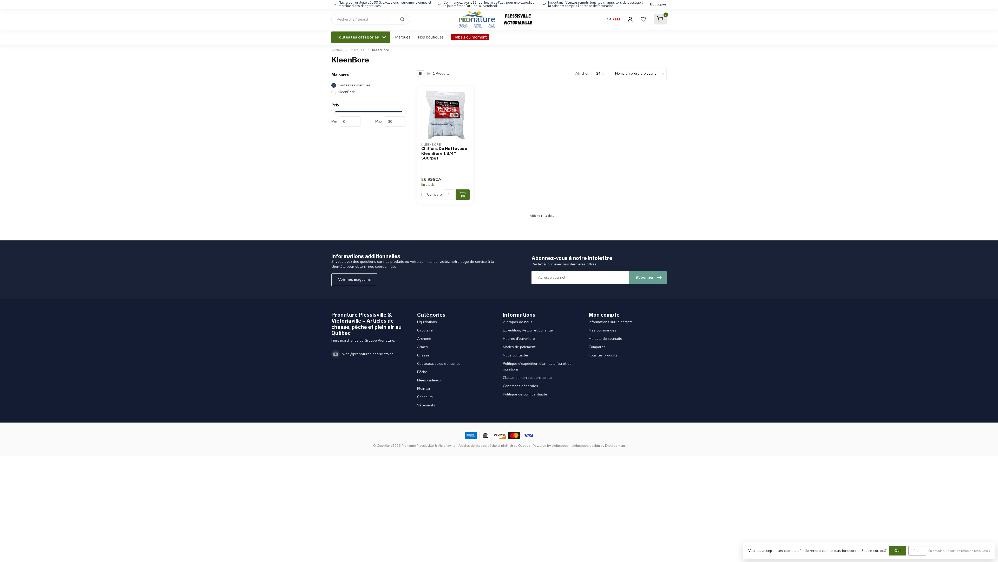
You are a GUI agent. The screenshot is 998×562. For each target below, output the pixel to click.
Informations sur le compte (611, 322)
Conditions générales (520, 386)
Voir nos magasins (354, 279)
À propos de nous (517, 322)
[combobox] (370, 19)
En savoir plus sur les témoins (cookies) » (959, 550)
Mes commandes (602, 330)
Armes (422, 346)
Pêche (422, 371)
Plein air (423, 388)
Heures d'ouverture (519, 338)
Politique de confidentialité (525, 394)
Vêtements (426, 405)
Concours (425, 396)
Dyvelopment (615, 445)
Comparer (435, 194)
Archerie (424, 338)
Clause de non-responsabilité (527, 377)
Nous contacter (515, 355)
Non (917, 550)
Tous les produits (603, 355)
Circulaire (425, 330)
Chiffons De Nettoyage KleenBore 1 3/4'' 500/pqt (444, 153)
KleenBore (380, 50)
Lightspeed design (586, 445)
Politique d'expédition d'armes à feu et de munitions (537, 366)
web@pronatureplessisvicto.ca (367, 354)
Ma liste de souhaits (605, 338)
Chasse (423, 355)
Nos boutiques (431, 37)
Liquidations (427, 322)
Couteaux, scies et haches (439, 363)
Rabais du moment (470, 37)
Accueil (337, 50)
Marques (402, 37)
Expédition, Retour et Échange (528, 330)
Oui (897, 550)
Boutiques (658, 4)
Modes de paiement (519, 346)
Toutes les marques (354, 85)
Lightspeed (560, 445)
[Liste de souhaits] (643, 19)
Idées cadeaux (429, 380)
